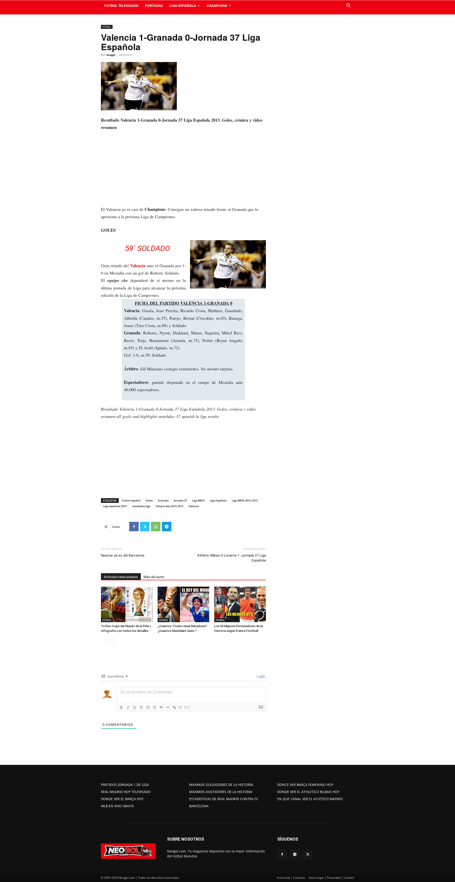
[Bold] (121, 707)
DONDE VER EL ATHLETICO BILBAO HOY (308, 791)
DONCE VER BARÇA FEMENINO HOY (305, 784)
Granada (163, 500)
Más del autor (154, 577)
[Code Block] (167, 707)
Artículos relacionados (121, 577)
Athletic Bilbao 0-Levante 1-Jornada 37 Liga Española (231, 558)
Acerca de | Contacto (291, 878)
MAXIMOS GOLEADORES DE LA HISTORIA (221, 784)
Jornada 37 (180, 500)
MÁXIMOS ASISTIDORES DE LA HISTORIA (220, 791)
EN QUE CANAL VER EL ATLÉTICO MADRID (310, 799)
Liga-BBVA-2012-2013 (245, 500)
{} (180, 707)
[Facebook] (134, 526)
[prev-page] (104, 640)
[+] (187, 707)
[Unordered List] (154, 707)
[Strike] (141, 707)
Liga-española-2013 (115, 506)
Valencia (138, 265)
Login (260, 676)
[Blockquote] (161, 707)
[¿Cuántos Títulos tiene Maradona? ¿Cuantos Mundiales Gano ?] (183, 604)
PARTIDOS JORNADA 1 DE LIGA (125, 784)
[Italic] (128, 707)
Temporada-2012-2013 (169, 506)
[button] (348, 6)
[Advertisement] (183, 170)
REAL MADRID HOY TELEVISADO (126, 791)
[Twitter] (145, 526)
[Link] (174, 707)
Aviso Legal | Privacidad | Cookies (331, 878)
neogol (110, 55)
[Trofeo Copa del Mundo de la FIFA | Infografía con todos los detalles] (127, 604)
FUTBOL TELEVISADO (121, 5)
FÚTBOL (106, 26)
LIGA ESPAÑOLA (182, 5)
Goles (149, 500)
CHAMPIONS (217, 5)
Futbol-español (131, 500)
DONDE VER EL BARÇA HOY (122, 799)
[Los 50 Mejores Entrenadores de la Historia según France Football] (240, 604)
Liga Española (218, 500)
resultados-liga (141, 506)
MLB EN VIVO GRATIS (117, 806)
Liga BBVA (198, 500)
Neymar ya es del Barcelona (122, 555)
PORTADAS (154, 5)
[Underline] (134, 707)
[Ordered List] (148, 707)
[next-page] (111, 640)
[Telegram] (166, 526)
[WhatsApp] (155, 526)
